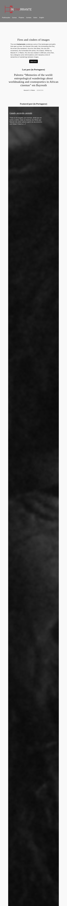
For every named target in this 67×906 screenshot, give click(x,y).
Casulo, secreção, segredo (21, 113)
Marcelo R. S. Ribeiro (29, 90)
